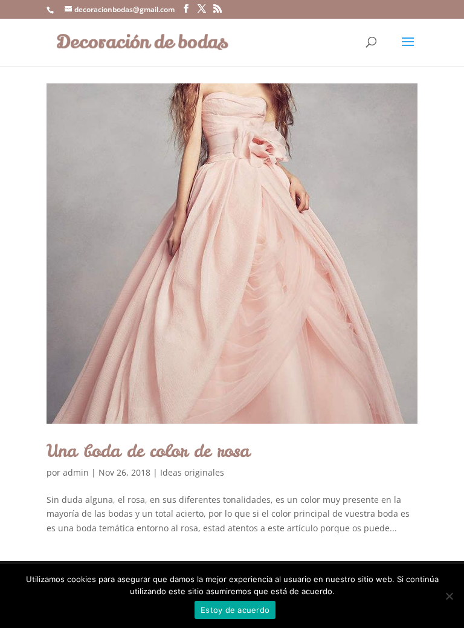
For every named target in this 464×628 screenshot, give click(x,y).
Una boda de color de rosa (148, 450)
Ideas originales (192, 472)
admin (76, 472)
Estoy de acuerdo (235, 610)
